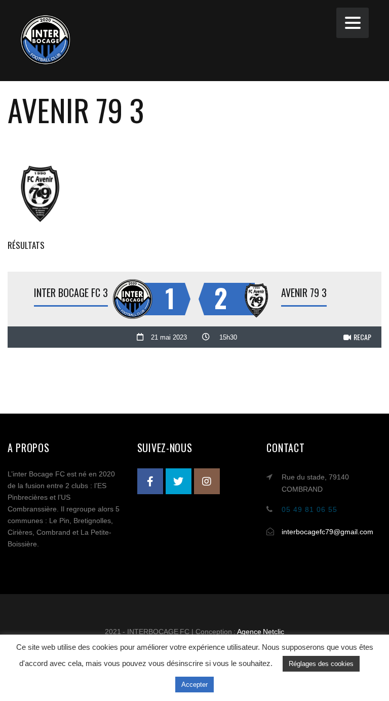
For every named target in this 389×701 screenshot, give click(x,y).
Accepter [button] (194, 684)
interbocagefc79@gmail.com (327, 532)
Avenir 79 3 (304, 292)
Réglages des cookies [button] (321, 664)
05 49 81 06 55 (309, 509)
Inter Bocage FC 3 (71, 292)
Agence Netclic (261, 632)
